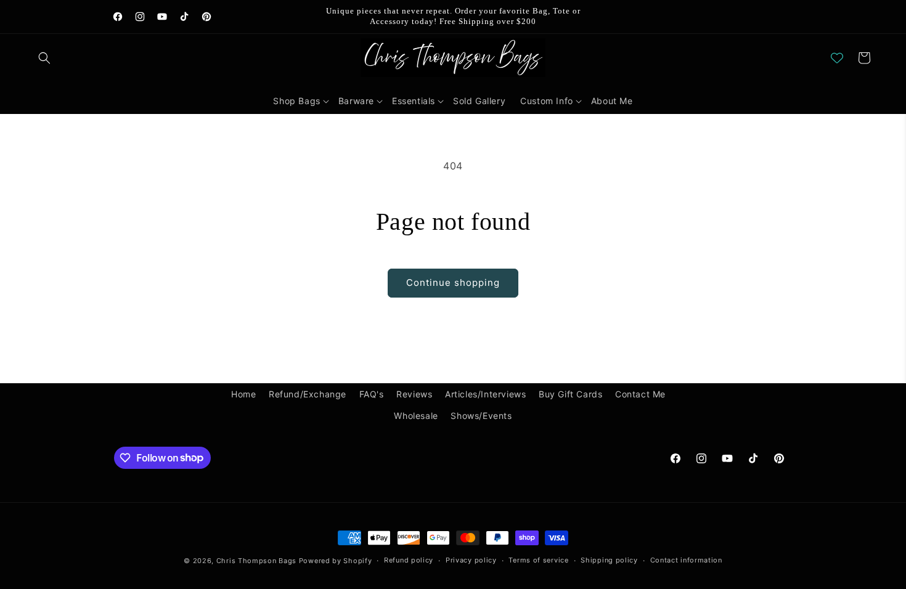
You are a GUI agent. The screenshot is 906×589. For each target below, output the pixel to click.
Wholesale (416, 415)
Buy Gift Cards (570, 394)
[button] (44, 57)
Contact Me (640, 394)
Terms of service (538, 560)
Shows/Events (481, 415)
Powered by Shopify (335, 560)
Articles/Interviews (485, 394)
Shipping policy (609, 560)
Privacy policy (471, 560)
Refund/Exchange (307, 394)
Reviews (414, 394)
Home (243, 394)
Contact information (686, 560)
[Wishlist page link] (837, 58)
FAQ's (371, 394)
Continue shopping (453, 282)
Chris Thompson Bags (256, 560)
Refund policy (408, 560)
